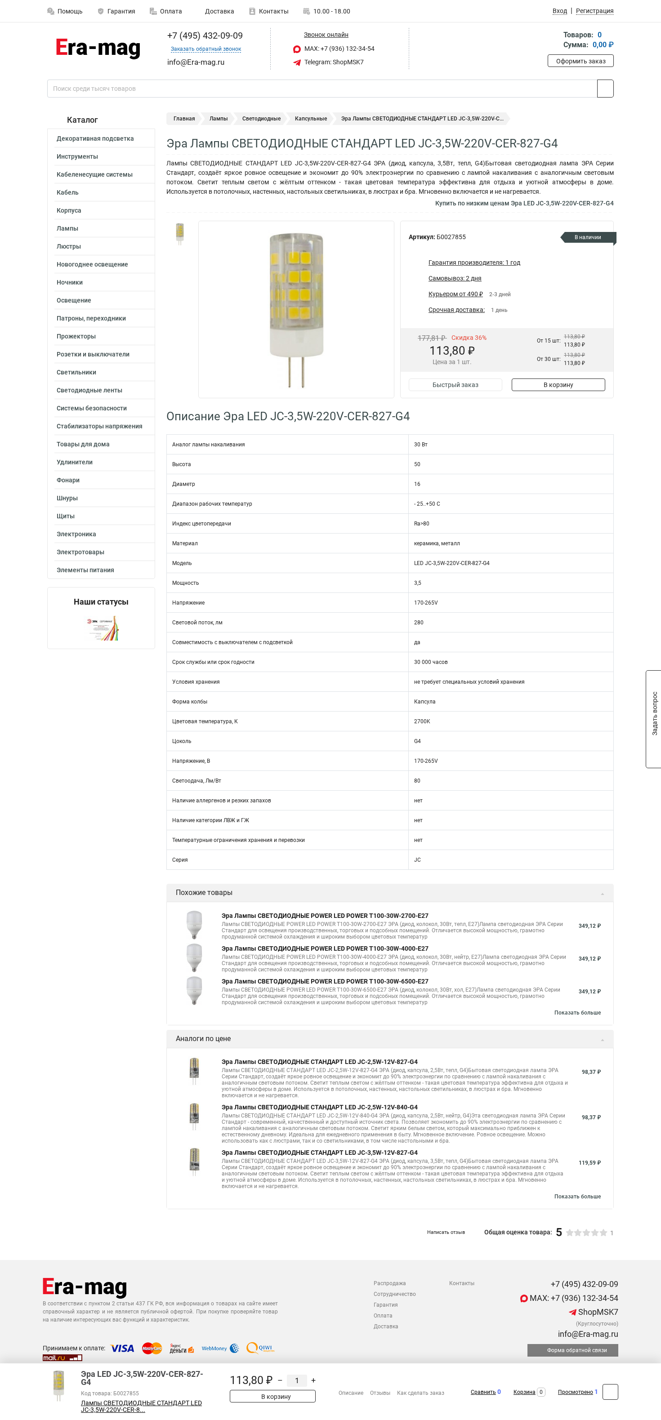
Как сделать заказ (420, 1393)
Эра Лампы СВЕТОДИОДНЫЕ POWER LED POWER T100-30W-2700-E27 (325, 915)
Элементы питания (85, 570)
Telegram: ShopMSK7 (333, 62)
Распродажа (390, 1283)
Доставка (219, 11)
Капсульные (311, 119)
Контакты (274, 11)
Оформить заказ (581, 61)
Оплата (171, 11)
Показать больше (577, 1013)
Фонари (68, 480)
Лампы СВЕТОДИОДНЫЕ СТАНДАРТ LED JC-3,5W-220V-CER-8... (141, 1406)
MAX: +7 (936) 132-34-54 (339, 48)
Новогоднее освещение (92, 264)
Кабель (68, 192)
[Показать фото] (179, 234)
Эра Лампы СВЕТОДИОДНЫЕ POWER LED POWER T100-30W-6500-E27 (325, 981)
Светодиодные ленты (89, 390)
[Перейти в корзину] (554, 40)
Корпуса (69, 210)
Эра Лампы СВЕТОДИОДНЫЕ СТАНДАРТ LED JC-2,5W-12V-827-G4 (320, 1061)
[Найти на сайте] (605, 89)
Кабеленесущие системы (95, 174)
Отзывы (380, 1393)
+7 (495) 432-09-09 (204, 35)
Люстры (69, 246)
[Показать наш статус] (101, 627)
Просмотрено (575, 1392)
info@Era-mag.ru (587, 1334)
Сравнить (483, 1392)
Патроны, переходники (91, 318)
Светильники (76, 372)
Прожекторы (76, 336)
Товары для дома (83, 444)
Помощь (70, 11)
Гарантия (121, 11)
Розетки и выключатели (93, 354)
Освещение (74, 300)
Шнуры (67, 498)
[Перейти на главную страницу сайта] (97, 49)
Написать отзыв (446, 1232)
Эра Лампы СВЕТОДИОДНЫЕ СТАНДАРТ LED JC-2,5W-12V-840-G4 (320, 1107)
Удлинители (75, 462)
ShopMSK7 (597, 1312)
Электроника (76, 534)
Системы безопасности (92, 408)
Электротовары (80, 552)
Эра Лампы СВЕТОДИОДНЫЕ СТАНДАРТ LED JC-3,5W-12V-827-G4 (320, 1152)
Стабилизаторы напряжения (100, 426)
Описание (351, 1393)
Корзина (525, 1392)
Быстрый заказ (455, 384)
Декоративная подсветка (95, 138)
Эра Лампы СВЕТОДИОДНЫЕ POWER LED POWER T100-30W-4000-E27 (325, 948)
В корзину (558, 384)
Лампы (67, 228)
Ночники (70, 282)
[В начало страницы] (610, 1392)
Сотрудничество (395, 1294)
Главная (184, 119)
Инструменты (77, 156)
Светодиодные (261, 119)
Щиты (66, 516)
